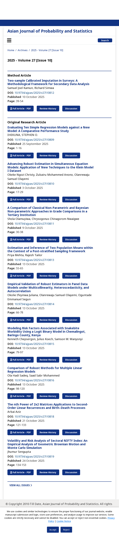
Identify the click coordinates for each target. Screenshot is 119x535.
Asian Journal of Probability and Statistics (49, 31)
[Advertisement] (59, 9)
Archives (23, 50)
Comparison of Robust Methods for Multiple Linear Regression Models (44, 370)
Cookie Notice (64, 521)
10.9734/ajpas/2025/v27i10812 (34, 93)
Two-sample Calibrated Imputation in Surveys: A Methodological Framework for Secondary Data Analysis (48, 82)
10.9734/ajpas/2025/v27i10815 (34, 344)
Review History (48, 108)
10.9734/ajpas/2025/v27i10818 (34, 416)
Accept (52, 529)
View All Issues (19, 485)
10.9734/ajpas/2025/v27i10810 (34, 183)
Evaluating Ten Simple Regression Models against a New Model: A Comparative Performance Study (48, 129)
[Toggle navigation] (9, 40)
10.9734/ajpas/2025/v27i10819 (34, 456)
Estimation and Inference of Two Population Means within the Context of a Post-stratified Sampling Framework (50, 249)
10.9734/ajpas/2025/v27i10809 (34, 139)
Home (10, 50)
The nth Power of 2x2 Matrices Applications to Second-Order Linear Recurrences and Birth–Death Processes (47, 406)
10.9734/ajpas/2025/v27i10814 (34, 304)
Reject (66, 529)
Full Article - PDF (21, 108)
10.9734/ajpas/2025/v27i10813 (34, 260)
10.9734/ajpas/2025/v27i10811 (34, 223)
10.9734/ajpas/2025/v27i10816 (34, 380)
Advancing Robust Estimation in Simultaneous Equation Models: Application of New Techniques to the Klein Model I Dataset (50, 167)
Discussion (71, 108)
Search (105, 40)
